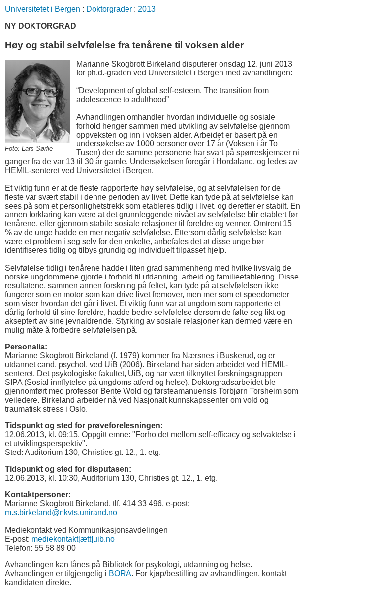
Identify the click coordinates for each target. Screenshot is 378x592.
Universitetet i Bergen (42, 9)
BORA (120, 573)
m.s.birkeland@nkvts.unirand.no (61, 512)
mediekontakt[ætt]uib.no (73, 539)
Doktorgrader (109, 9)
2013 (147, 9)
